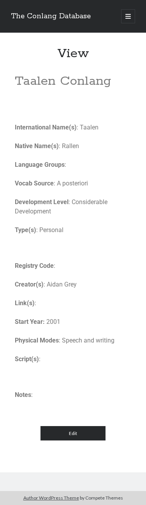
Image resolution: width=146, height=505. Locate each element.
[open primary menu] (128, 16)
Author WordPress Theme (51, 498)
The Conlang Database (51, 16)
